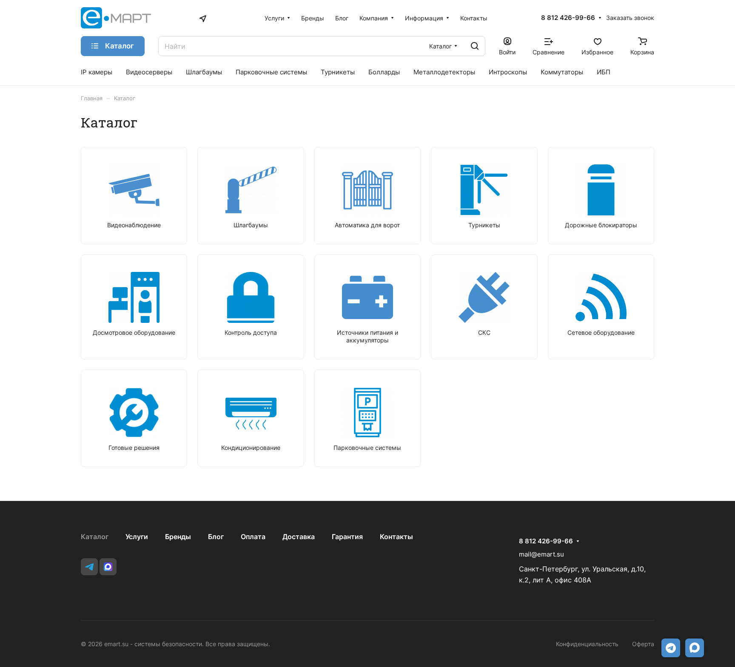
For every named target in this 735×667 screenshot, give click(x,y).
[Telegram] (89, 566)
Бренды (178, 536)
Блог (216, 536)
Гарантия (347, 536)
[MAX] (108, 566)
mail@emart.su (541, 554)
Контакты (396, 536)
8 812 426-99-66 (568, 18)
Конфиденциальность (587, 643)
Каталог (94, 536)
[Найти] (474, 46)
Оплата (253, 536)
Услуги (136, 536)
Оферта (643, 643)
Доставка (298, 536)
